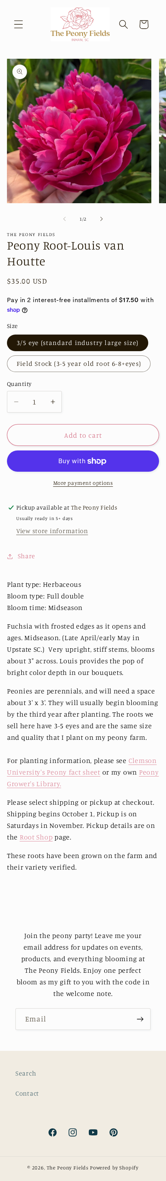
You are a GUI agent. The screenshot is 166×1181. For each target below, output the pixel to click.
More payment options (83, 482)
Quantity (19, 383)
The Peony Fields (67, 1167)
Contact (27, 1093)
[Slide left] (64, 218)
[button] (18, 24)
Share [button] (26, 556)
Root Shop (36, 837)
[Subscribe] (140, 1019)
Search (25, 1073)
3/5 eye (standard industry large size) (78, 343)
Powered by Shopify (114, 1167)
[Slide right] (101, 218)
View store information (52, 531)
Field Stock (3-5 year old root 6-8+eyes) (79, 363)
